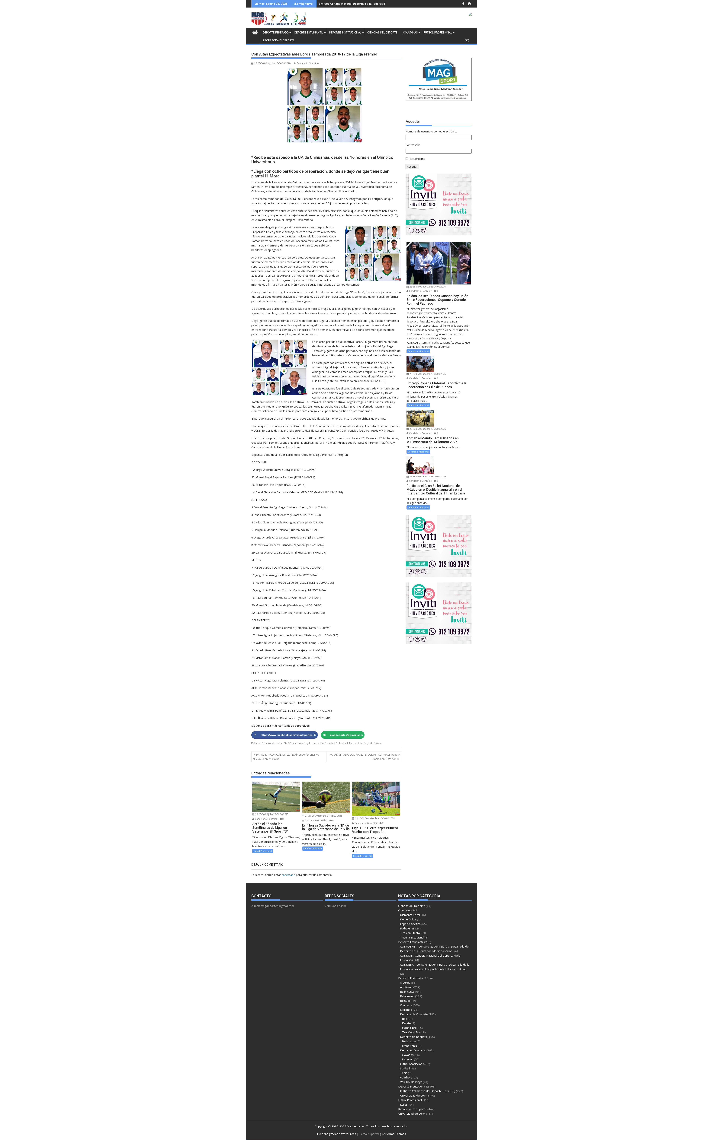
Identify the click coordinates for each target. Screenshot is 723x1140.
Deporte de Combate (414, 1014)
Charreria (406, 1005)
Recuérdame (417, 158)
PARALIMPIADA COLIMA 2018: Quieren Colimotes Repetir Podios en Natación (364, 757)
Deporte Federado (276, 32)
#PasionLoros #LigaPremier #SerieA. (307, 743)
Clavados (408, 1055)
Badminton (409, 1041)
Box (404, 1019)
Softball (405, 1068)
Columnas (410, 32)
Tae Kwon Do (411, 1032)
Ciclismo (405, 1009)
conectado (288, 875)
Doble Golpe (408, 919)
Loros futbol (355, 743)
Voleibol (405, 1077)
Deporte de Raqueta (413, 1037)
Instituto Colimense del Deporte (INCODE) (427, 1091)
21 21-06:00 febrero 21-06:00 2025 (323, 815)
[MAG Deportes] (255, 32)
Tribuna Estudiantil (412, 937)
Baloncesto (407, 991)
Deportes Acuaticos (413, 1050)
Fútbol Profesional (438, 32)
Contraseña (413, 145)
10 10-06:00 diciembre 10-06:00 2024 (375, 818)
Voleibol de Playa (411, 1082)
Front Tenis (409, 1046)
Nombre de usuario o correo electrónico (432, 131)
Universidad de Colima (414, 1095)
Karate (406, 1023)
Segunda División (373, 743)
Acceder (412, 166)
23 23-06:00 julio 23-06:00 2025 (271, 814)
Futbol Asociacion (411, 1064)
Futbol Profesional (264, 743)
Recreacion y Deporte (278, 40)
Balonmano (407, 996)
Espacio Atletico (410, 924)
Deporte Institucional (345, 32)
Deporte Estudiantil (308, 32)
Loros (278, 743)
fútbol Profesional (338, 743)
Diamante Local (410, 915)
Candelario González (308, 63)
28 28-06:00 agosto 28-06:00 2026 (427, 286)
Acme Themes (396, 1134)
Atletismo (406, 987)
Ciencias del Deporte (382, 32)
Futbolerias (407, 928)
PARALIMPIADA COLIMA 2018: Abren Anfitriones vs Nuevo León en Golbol (286, 757)
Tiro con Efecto (410, 933)
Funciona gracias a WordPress (336, 1134)
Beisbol (405, 1000)
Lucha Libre (409, 1028)
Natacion (407, 1059)
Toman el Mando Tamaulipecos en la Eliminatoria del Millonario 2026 (365, 3)
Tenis (403, 1073)
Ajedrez (405, 982)
